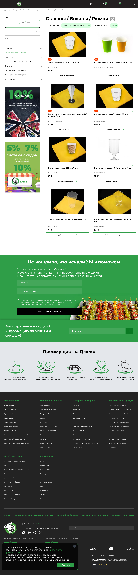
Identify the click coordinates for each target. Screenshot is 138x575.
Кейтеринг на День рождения (120, 410)
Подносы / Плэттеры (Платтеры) (18, 62)
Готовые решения (22, 515)
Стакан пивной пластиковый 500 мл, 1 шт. (67, 219)
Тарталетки (77, 410)
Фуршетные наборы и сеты (14, 461)
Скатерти (8, 66)
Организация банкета (117, 443)
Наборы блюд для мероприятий (85, 443)
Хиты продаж (45, 405)
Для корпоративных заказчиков (16, 443)
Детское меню (9, 486)
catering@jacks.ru (51, 542)
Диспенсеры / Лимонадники (16, 70)
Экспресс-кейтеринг (84, 400)
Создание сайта (98, 555)
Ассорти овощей (79, 435)
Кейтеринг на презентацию (119, 426)
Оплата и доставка (91, 515)
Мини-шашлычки (80, 430)
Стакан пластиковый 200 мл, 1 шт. (63, 63)
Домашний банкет (11, 478)
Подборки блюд (13, 456)
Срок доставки (10, 418)
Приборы (9, 48)
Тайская (43, 494)
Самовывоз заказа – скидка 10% (16, 435)
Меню (7, 515)
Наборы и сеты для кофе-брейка (16, 469)
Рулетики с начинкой (48, 430)
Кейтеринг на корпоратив (119, 422)
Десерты (76, 422)
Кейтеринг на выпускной (118, 418)
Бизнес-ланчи (9, 490)
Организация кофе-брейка (119, 414)
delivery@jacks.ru (10, 542)
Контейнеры (10, 79)
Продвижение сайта (112, 555)
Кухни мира (46, 456)
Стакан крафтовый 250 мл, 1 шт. (63, 168)
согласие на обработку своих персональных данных (44, 300)
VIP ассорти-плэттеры (81, 439)
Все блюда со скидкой (48, 426)
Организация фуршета (117, 405)
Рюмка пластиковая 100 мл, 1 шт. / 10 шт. (113, 168)
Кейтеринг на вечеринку (118, 430)
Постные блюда (10, 499)
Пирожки (44, 435)
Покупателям (11, 400)
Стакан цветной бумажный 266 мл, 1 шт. (113, 63)
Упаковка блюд (10, 422)
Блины (42, 418)
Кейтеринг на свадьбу (117, 435)
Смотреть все (45, 447)
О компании (9, 405)
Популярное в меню (51, 400)
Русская (43, 461)
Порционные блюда (12, 482)
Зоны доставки (10, 410)
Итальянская (45, 469)
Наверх (1, 144)
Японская (44, 490)
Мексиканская (46, 482)
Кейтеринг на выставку (117, 439)
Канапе (76, 405)
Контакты (129, 515)
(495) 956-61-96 (28, 524)
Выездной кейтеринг (67, 515)
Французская (45, 474)
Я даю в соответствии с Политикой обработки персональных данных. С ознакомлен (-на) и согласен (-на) (48, 302)
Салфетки (9, 57)
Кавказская (44, 465)
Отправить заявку (43, 515)
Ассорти (7, 465)
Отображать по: (101, 25)
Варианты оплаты (11, 426)
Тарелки (8, 44)
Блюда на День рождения (50, 414)
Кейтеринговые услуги (121, 400)
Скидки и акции (10, 430)
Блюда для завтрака (12, 494)
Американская (46, 478)
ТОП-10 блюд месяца (48, 410)
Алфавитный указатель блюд (15, 439)
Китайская (44, 486)
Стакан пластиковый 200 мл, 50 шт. (111, 114)
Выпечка (43, 422)
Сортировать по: (52, 25)
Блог (105, 515)
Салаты (43, 439)
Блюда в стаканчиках (12, 474)
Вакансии (116, 515)
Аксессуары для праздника (15, 75)
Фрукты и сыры (79, 418)
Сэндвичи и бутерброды (82, 426)
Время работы (9, 414)
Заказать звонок (44, 524)
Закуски (76, 414)
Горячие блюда (46, 443)
